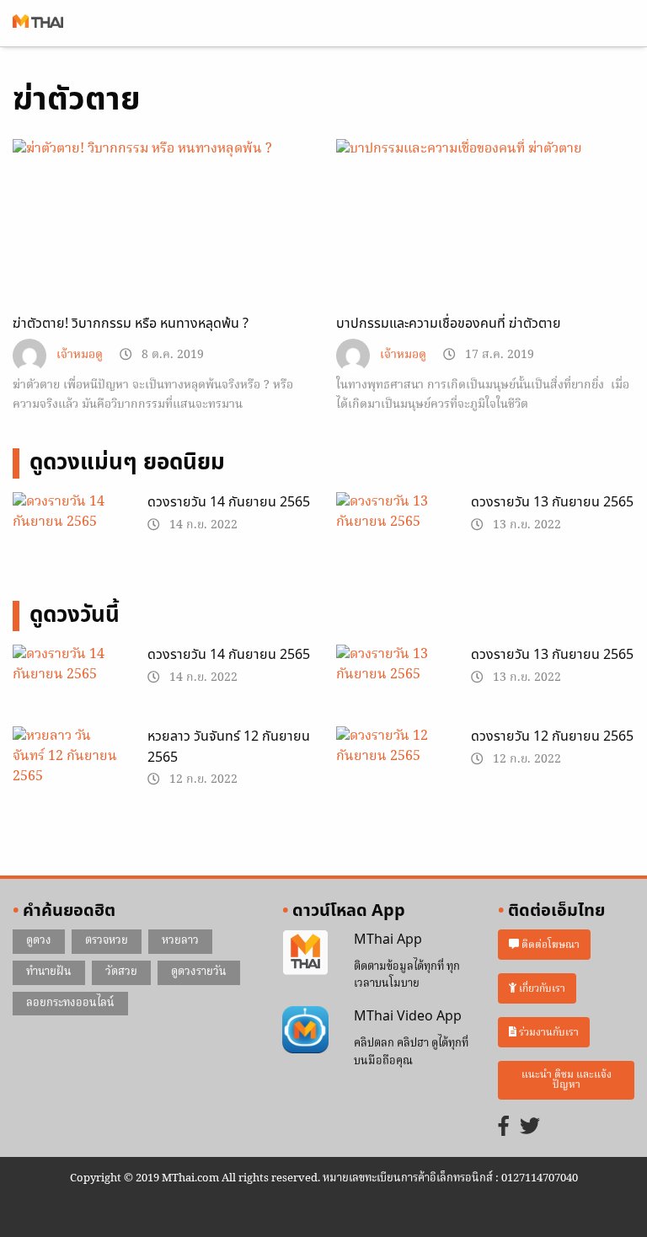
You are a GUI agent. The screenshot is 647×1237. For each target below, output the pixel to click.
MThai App (388, 939)
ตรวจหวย (106, 941)
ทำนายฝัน (49, 972)
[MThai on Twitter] (530, 1127)
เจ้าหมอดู (79, 355)
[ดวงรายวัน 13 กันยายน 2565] (391, 531)
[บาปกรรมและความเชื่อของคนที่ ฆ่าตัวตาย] (485, 223)
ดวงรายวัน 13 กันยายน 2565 (552, 502)
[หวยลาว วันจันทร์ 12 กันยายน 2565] (67, 765)
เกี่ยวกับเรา (540, 989)
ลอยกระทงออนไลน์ (70, 1003)
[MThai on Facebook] (504, 1127)
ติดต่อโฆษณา (549, 945)
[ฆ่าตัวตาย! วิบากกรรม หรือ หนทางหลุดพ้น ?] (162, 223)
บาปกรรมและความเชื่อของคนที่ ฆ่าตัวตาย (448, 323)
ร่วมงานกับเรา (547, 1032)
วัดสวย (121, 972)
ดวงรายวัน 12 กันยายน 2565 (552, 736)
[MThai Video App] (305, 1030)
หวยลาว (180, 941)
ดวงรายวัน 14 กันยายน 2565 (228, 502)
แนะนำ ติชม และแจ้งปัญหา (566, 1080)
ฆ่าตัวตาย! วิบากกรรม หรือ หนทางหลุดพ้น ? (131, 323)
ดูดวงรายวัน (199, 972)
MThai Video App (408, 1016)
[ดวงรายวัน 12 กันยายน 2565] (391, 765)
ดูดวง (38, 941)
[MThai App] (305, 953)
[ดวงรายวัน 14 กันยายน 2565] (67, 531)
